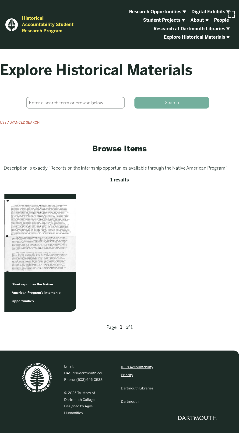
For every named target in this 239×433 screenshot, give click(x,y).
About (197, 20)
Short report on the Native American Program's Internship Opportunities (36, 292)
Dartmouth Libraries (137, 388)
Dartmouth (130, 401)
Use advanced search (20, 122)
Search (172, 102)
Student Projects (161, 20)
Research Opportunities (155, 11)
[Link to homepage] (37, 377)
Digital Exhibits (208, 11)
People (221, 20)
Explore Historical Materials (194, 37)
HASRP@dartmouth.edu (83, 373)
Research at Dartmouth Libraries (189, 28)
